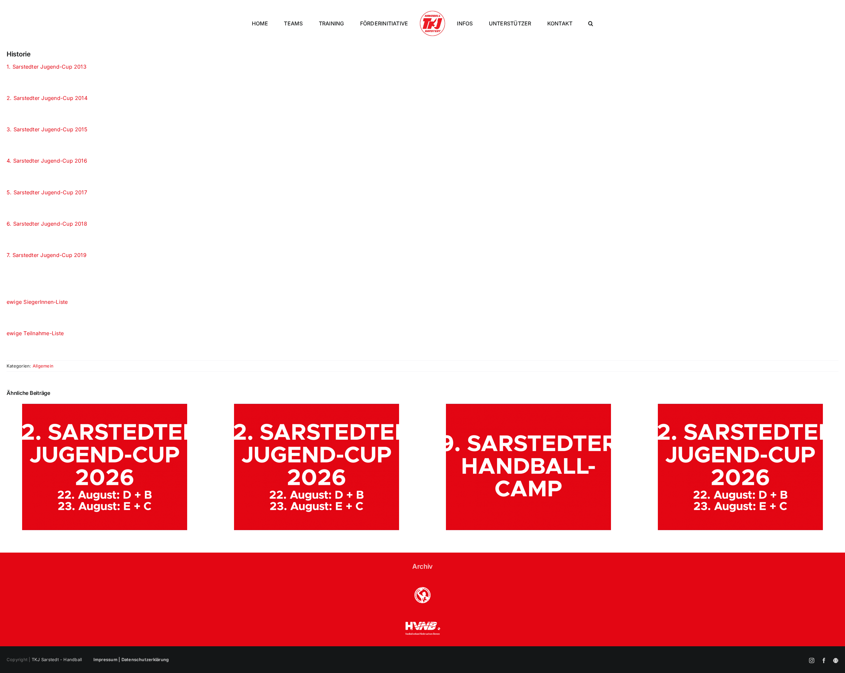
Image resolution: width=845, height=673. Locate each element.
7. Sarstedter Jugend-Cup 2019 (46, 255)
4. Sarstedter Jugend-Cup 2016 (47, 160)
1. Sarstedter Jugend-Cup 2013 (46, 66)
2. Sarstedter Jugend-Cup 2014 (47, 98)
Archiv (422, 566)
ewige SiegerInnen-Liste (37, 302)
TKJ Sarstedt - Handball (57, 659)
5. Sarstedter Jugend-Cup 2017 (47, 192)
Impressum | (107, 659)
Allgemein (43, 366)
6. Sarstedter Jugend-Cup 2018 (47, 223)
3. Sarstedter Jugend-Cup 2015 (47, 129)
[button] (619, 23)
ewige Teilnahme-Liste (35, 333)
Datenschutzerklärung (145, 659)
